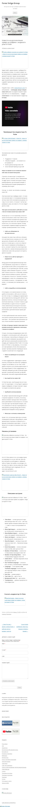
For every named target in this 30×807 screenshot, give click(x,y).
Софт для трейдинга (7, 765)
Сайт (3, 656)
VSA (3, 746)
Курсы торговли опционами (9, 759)
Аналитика (4, 748)
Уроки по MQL (5, 783)
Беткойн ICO (5, 751)
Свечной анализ (6, 761)
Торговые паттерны (7, 773)
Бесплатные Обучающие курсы (10, 750)
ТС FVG (3, 779)
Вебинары (4, 755)
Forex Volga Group (11, 3)
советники (4, 763)
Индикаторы (5, 757)
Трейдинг (4, 777)
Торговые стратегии (7, 775)
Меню (15, 12)
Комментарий (5, 662)
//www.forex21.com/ (19, 88)
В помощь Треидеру (7, 753)
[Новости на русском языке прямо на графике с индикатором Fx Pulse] (15, 143)
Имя (3, 643)
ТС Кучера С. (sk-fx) (6, 781)
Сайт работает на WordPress (9, 802)
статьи (3, 771)
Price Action (5, 744)
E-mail (4, 650)
